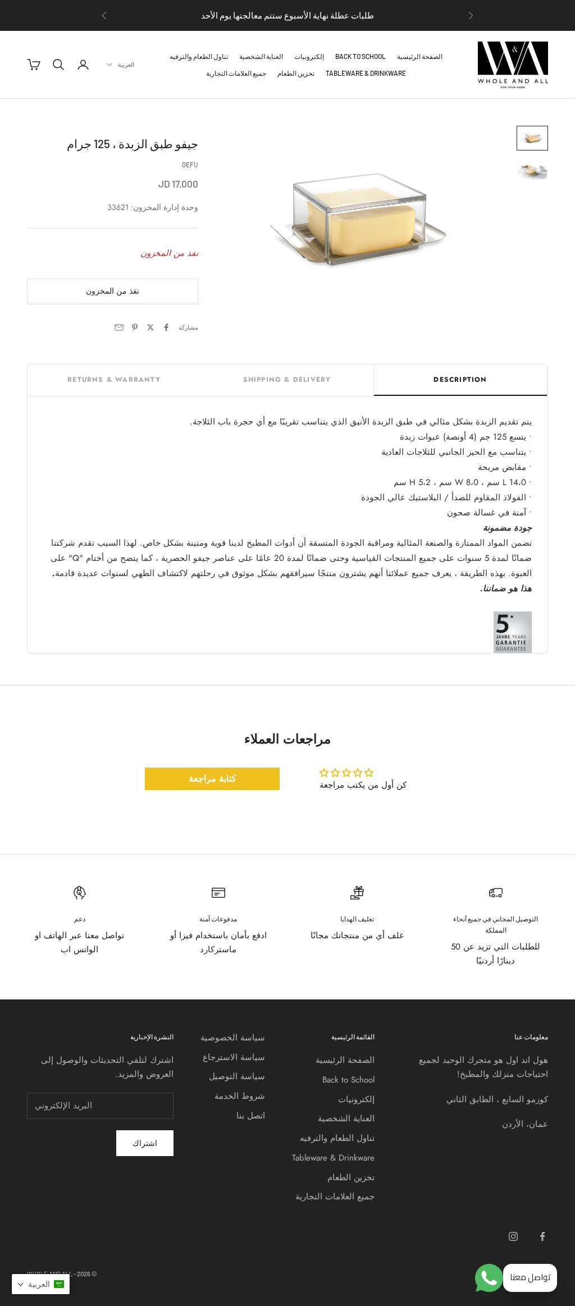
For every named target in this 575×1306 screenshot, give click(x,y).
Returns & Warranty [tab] (114, 380)
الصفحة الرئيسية (419, 56)
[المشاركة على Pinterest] (134, 327)
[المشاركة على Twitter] (150, 327)
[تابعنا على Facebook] (542, 1236)
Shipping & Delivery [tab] (287, 380)
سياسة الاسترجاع (234, 1057)
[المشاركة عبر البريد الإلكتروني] (119, 327)
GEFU (190, 164)
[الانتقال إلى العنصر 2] (532, 170)
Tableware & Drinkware (366, 73)
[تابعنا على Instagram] (513, 1236)
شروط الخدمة (240, 1096)
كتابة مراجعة (212, 778)
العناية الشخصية (261, 56)
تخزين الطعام (295, 73)
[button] (41, 1284)
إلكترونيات (309, 56)
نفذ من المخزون (112, 290)
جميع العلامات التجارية (236, 73)
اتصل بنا (250, 1115)
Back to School (360, 56)
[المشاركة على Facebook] (166, 327)
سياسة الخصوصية (232, 1037)
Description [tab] (460, 380)
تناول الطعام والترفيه (199, 56)
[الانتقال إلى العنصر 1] (532, 138)
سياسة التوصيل (237, 1076)
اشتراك (145, 1143)
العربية (126, 64)
